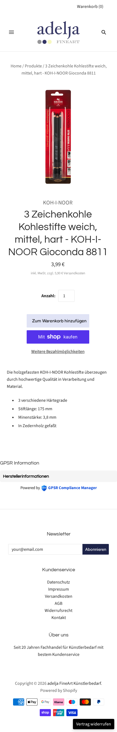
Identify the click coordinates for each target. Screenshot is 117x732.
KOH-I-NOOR (58, 203)
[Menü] (11, 32)
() (90, 7)
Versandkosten (58, 596)
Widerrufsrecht (58, 611)
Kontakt (58, 618)
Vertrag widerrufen (93, 724)
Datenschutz (58, 582)
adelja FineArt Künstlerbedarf (74, 683)
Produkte (33, 66)
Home (16, 66)
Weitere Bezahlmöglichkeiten (58, 352)
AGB (58, 603)
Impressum (58, 589)
